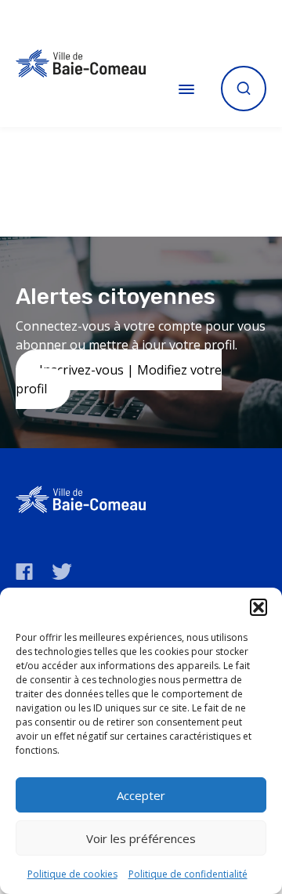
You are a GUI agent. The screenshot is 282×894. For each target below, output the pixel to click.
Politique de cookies (72, 874)
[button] (258, 607)
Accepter (141, 795)
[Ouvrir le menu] (186, 88)
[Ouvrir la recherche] (243, 88)
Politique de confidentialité (188, 874)
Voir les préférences (141, 838)
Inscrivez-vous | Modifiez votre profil (119, 379)
